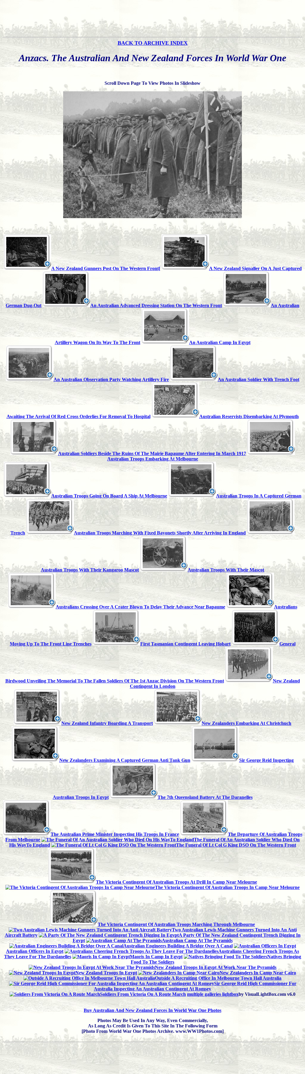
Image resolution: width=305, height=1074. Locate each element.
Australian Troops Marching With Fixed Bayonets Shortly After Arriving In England (160, 532)
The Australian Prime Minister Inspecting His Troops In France (115, 834)
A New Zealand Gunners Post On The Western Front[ (105, 268)
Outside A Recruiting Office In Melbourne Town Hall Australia (218, 978)
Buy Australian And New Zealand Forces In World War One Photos (152, 1010)
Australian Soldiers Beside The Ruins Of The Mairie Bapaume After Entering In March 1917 (152, 453)
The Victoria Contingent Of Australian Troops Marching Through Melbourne (176, 924)
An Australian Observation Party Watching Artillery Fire (111, 379)
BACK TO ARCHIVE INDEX (153, 43)
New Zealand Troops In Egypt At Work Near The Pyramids (215, 967)
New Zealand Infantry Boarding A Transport (107, 723)
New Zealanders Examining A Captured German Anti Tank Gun (124, 760)
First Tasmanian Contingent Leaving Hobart (185, 643)
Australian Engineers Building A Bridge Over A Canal (178, 945)
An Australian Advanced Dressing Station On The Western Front (156, 305)
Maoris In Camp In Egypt (156, 956)
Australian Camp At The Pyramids (197, 940)
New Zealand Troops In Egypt (106, 972)
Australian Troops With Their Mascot (226, 569)
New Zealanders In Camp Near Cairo (258, 972)
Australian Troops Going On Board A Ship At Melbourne (109, 495)
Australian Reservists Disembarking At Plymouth (249, 416)
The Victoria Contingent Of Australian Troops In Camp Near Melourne (227, 887)
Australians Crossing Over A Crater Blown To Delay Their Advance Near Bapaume (140, 606)
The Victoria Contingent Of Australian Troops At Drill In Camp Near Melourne (176, 882)
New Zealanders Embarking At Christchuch (246, 723)
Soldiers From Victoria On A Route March (143, 994)
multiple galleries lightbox (213, 994)
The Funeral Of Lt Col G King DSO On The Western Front (236, 845)
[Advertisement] (152, 21)
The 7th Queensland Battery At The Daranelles (205, 797)
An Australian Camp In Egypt (219, 342)
